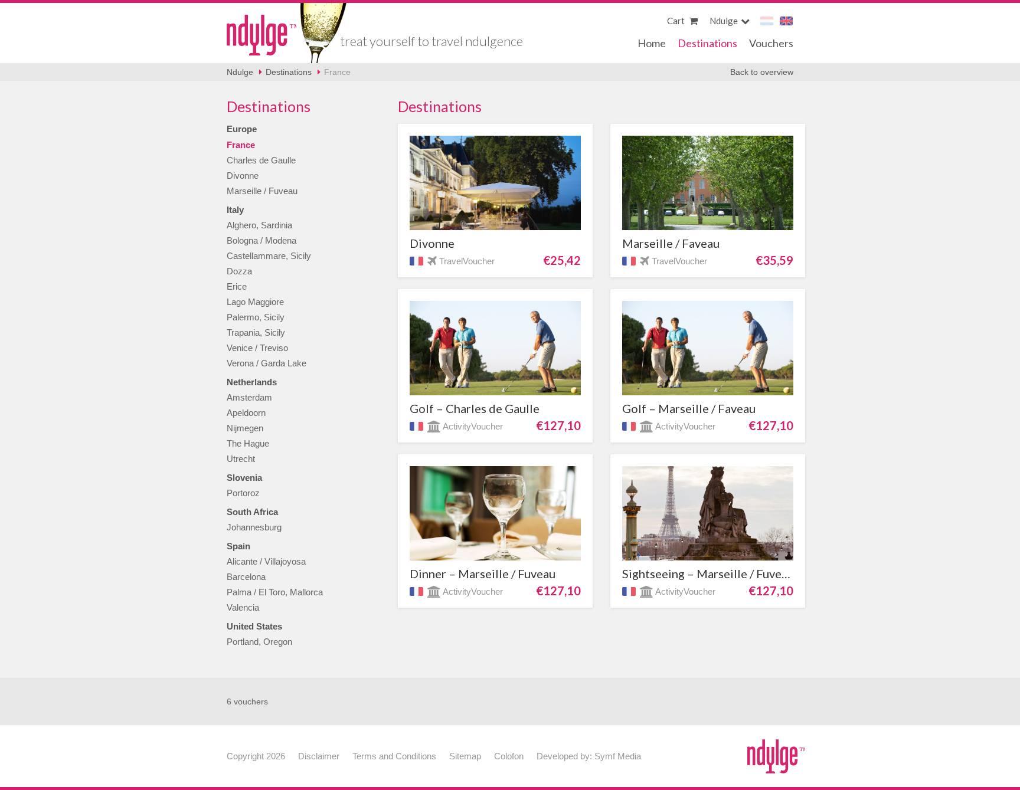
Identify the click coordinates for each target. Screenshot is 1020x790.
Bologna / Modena (261, 240)
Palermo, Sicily (256, 317)
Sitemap (465, 756)
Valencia (243, 607)
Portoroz (243, 493)
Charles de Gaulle (261, 160)
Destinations (707, 43)
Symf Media (617, 756)
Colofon (509, 756)
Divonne (243, 176)
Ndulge (262, 35)
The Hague (248, 443)
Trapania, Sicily (256, 332)
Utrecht (241, 459)
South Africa (252, 512)
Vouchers (771, 43)
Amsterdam (249, 397)
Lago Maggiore (255, 302)
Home (652, 43)
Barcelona (246, 577)
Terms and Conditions (394, 756)
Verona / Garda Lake (266, 363)
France (337, 72)
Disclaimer (318, 756)
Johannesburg (254, 527)
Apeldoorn (246, 413)
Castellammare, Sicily (269, 256)
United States (254, 626)
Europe (242, 129)
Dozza (239, 271)
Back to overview (761, 72)
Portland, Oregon (259, 642)
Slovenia (244, 478)
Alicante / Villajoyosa (266, 561)
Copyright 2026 (256, 756)
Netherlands (252, 382)
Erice (237, 286)
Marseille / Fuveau (262, 191)
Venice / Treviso (257, 348)
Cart (676, 20)
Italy (235, 210)
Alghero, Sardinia (259, 225)
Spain (238, 546)
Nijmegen (245, 428)
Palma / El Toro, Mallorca (275, 592)
